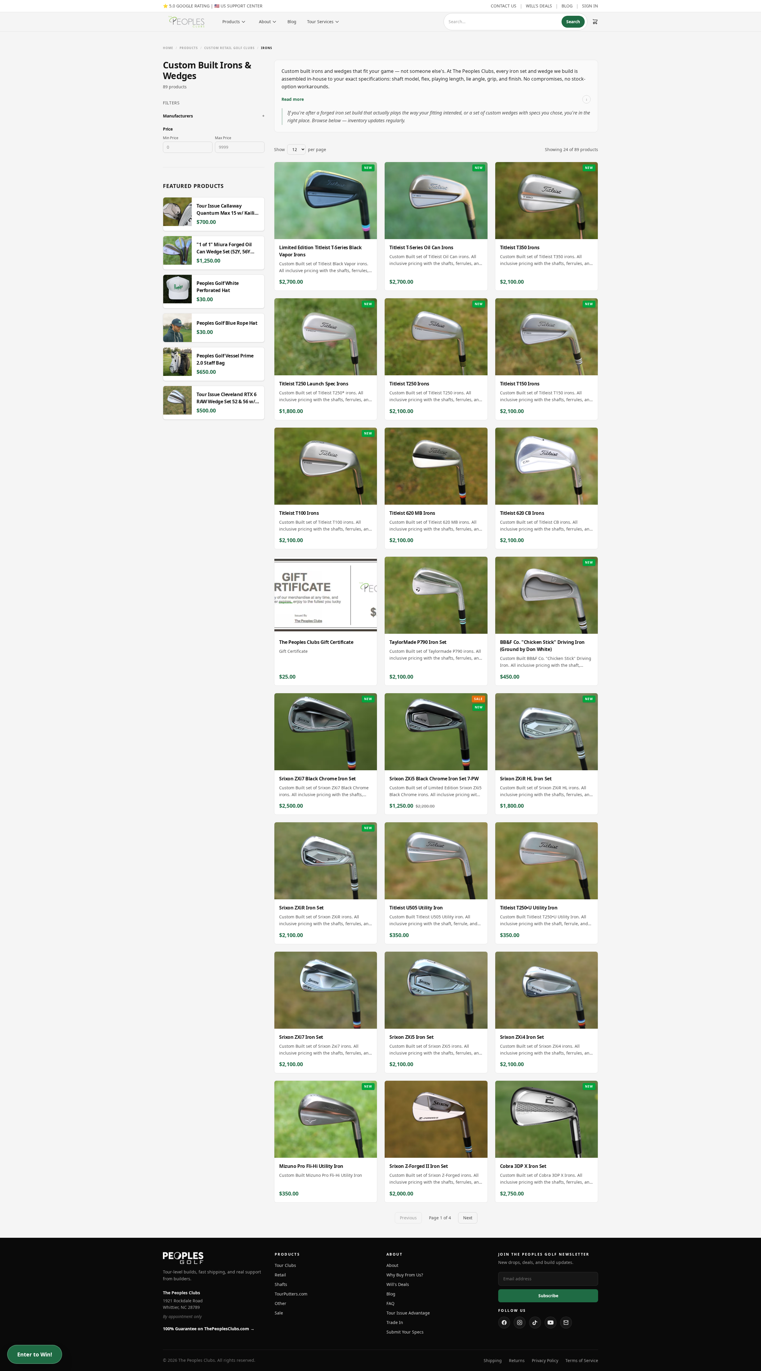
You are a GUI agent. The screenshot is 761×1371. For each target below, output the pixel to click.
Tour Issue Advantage (408, 1313)
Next (467, 1218)
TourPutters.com (291, 1294)
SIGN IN (590, 6)
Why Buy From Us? (404, 1275)
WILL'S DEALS (539, 6)
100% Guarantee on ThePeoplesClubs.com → (208, 1328)
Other (280, 1303)
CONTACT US (503, 6)
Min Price (170, 138)
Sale (279, 1313)
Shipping (493, 1360)
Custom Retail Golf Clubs (229, 48)
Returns (517, 1360)
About (265, 21)
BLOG (567, 6)
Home (168, 48)
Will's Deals (397, 1284)
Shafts (281, 1284)
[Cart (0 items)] (595, 22)
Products (231, 21)
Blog (291, 21)
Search (573, 21)
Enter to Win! (34, 1354)
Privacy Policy (545, 1360)
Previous (408, 1218)
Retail (280, 1275)
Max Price (223, 138)
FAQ (390, 1303)
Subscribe (548, 1295)
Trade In (394, 1322)
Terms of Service (581, 1360)
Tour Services (320, 21)
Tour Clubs (285, 1265)
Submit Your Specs (405, 1332)
